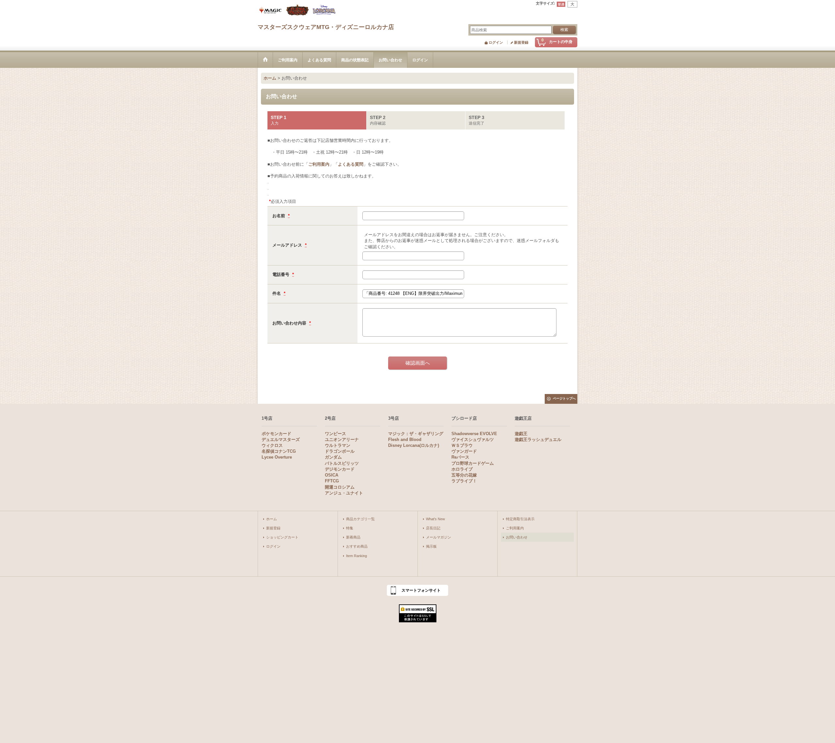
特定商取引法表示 (520, 519)
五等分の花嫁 (464, 475)
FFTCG (332, 480)
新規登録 (521, 42)
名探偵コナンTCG (279, 451)
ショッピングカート (282, 537)
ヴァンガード (464, 451)
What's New (435, 519)
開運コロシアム (340, 487)
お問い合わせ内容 (290, 323)
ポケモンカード (276, 433)
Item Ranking (356, 556)
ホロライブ (462, 469)
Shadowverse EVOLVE (474, 433)
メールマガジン (438, 537)
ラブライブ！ (464, 480)
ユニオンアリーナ (342, 439)
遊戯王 (521, 433)
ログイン (496, 42)
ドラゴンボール (340, 451)
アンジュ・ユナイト (344, 493)
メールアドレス (287, 245)
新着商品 (353, 537)
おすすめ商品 (357, 546)
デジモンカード (340, 469)
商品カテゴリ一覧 (360, 519)
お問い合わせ (516, 537)
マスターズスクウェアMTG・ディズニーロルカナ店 (326, 27)
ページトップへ (564, 398)
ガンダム (333, 457)
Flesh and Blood (404, 439)
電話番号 (281, 274)
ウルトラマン (337, 445)
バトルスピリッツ (342, 463)
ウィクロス (272, 445)
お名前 (279, 215)
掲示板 (431, 546)
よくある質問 (350, 164)
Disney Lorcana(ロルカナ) (413, 445)
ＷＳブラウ (462, 445)
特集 (349, 528)
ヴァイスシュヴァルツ (472, 439)
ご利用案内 (318, 164)
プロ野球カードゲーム (472, 463)
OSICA (331, 475)
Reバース (460, 457)
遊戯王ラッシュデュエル (538, 439)
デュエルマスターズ (281, 439)
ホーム (271, 519)
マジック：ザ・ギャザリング (415, 433)
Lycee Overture (277, 457)
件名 (277, 293)
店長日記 (433, 528)
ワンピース (335, 433)
